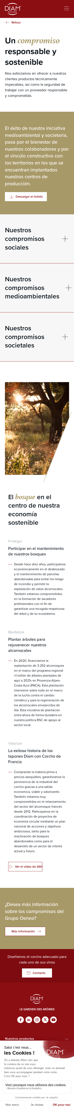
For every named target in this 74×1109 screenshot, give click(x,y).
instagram (37, 1019)
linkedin (28, 1019)
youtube (53, 1019)
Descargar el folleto (29, 196)
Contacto (39, 973)
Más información (23, 931)
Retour (16, 22)
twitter (45, 1019)
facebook (20, 1019)
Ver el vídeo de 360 (28, 866)
